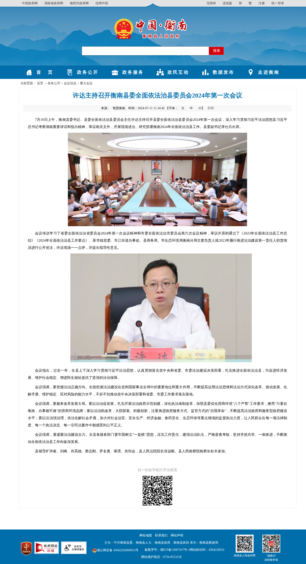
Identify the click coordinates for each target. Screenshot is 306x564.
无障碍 (211, 3)
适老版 (227, 3)
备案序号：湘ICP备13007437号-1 (167, 549)
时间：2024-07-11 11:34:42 (146, 108)
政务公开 (54, 83)
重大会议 (86, 83)
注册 (262, 3)
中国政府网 (30, 3)
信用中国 (101, 3)
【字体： (185, 108)
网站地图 (145, 535)
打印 (211, 108)
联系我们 (161, 535)
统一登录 (278, 3)
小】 (201, 108)
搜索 (216, 50)
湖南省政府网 (53, 3)
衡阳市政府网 (79, 3)
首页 (40, 83)
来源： (113, 108)
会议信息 (70, 83)
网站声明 (177, 535)
